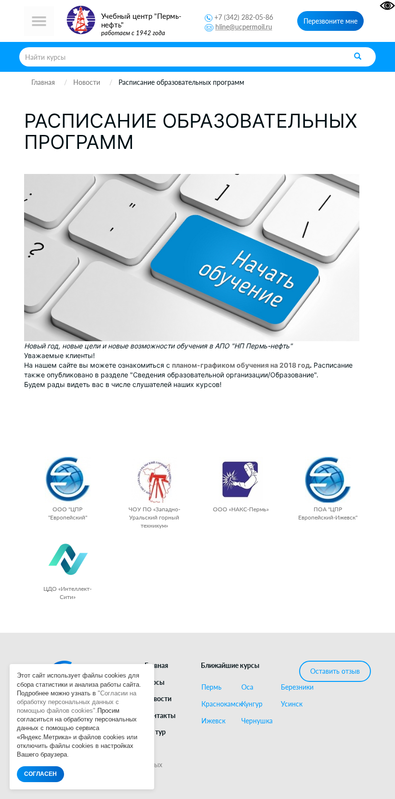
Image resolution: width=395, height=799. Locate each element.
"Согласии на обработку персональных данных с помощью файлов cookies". (76, 702)
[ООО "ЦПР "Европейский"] (68, 480)
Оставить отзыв (335, 671)
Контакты (160, 715)
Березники (297, 687)
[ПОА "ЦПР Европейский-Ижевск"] (328, 480)
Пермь (211, 687)
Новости (158, 698)
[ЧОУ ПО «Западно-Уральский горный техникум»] (154, 480)
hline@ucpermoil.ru (243, 27)
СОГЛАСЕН (40, 774)
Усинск (292, 704)
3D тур (155, 732)
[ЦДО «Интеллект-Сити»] (68, 559)
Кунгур (252, 704)
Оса (247, 687)
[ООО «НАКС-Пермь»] (241, 480)
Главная (156, 665)
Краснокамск (217, 704)
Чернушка (257, 721)
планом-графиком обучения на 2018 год (241, 365)
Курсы (154, 682)
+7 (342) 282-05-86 (243, 17)
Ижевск (213, 721)
